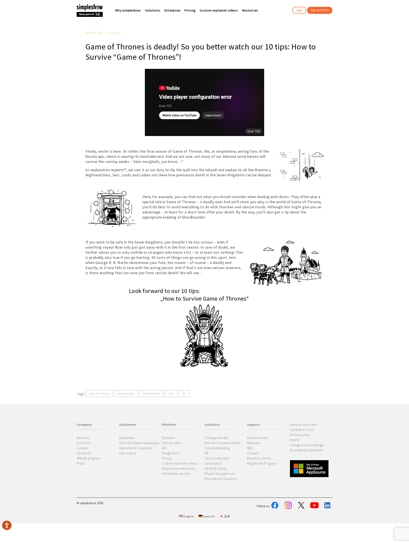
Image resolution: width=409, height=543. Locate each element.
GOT (184, 393)
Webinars (253, 443)
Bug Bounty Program (262, 463)
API (164, 448)
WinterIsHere (126, 393)
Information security (176, 473)
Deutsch (208, 516)
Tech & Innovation (217, 458)
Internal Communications (222, 443)
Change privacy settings (307, 445)
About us (83, 438)
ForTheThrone (151, 393)
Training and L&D (216, 438)
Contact (253, 453)
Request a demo (259, 458)
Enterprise (126, 438)
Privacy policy (300, 435)
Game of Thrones (99, 393)
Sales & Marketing (217, 448)
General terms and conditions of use (303, 427)
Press (80, 463)
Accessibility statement (306, 450)
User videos (127, 453)
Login (299, 10)
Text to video (171, 443)
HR (206, 453)
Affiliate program (89, 458)
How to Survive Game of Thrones (204, 298)
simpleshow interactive (178, 468)
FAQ (250, 448)
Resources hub (257, 438)
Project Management (219, 473)
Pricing (167, 458)
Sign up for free (320, 10)
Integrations (170, 453)
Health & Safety (215, 468)
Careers (82, 448)
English (188, 516)
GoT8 (171, 393)
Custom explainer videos (179, 463)
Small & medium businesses (139, 443)
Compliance (213, 463)
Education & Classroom (135, 448)
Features (168, 438)
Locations (84, 453)
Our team (83, 443)
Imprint (295, 440)
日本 (226, 516)
